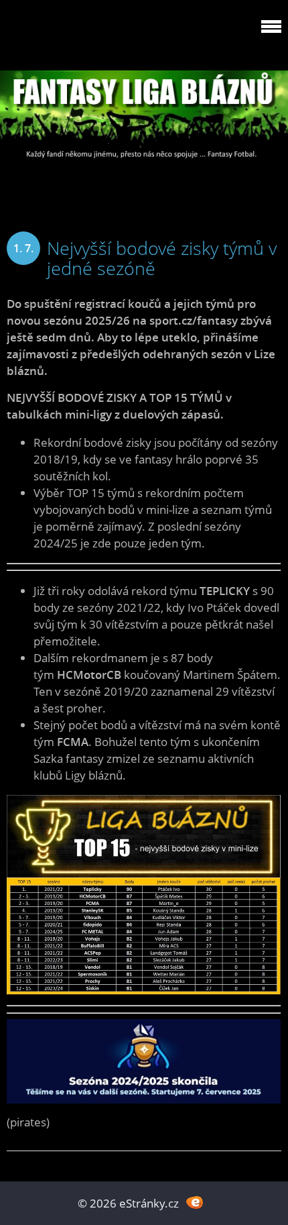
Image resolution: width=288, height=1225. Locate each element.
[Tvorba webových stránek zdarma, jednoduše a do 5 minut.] (195, 1202)
